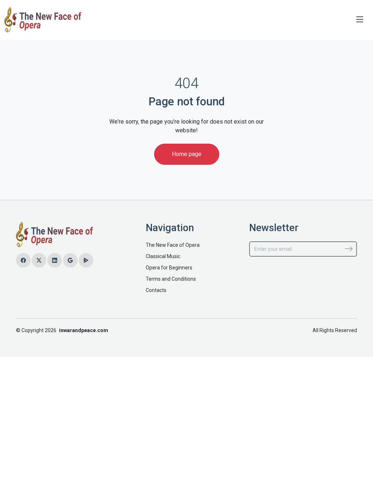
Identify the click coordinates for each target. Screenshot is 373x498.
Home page (186, 154)
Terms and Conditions (171, 279)
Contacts (156, 290)
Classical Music (163, 256)
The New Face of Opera (173, 245)
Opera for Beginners (169, 268)
